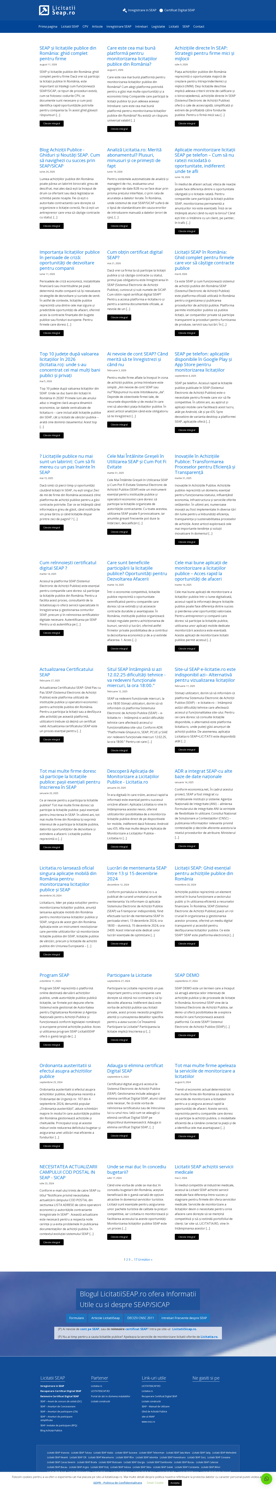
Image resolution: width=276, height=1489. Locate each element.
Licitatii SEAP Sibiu (142, 1467)
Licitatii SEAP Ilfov (125, 1457)
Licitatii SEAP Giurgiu (134, 1462)
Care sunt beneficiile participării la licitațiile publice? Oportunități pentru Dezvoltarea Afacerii (137, 571)
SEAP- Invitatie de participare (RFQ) (58, 1425)
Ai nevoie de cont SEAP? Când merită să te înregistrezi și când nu (137, 359)
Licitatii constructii (100, 1401)
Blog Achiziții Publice (51, 1430)
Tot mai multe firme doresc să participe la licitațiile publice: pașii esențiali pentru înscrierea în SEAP (70, 779)
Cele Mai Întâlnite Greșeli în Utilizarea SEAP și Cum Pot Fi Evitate (136, 461)
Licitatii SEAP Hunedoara (173, 1457)
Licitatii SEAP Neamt (57, 1457)
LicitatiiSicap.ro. (184, 1329)
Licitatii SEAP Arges (79, 1467)
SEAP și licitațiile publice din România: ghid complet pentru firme (68, 53)
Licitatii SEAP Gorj (196, 1457)
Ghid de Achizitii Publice (154, 1411)
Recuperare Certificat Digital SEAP (159, 1396)
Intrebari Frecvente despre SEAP (184, 1318)
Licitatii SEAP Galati (163, 1467)
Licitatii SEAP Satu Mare (178, 1452)
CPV (85, 26)
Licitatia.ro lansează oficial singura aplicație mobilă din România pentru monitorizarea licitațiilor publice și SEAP (68, 878)
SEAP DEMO (187, 975)
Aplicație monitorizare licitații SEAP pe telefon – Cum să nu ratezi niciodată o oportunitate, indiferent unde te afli (205, 160)
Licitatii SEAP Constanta (187, 1467)
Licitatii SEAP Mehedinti (224, 1452)
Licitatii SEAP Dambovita (159, 1462)
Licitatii (174, 26)
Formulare (76, 1318)
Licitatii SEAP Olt (78, 1457)
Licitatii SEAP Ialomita (147, 1457)
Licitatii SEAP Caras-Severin (61, 1462)
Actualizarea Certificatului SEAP (66, 672)
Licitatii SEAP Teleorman (151, 1452)
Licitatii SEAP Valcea (120, 1467)
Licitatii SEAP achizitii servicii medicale (204, 1169)
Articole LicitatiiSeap (105, 1318)
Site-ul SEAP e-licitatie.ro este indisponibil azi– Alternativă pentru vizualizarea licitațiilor (205, 675)
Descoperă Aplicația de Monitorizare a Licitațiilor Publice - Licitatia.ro (133, 776)
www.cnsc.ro (148, 1421)
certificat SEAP (136, 1329)
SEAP (186, 26)
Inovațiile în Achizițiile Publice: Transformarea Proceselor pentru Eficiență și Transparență (205, 464)
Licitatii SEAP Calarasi (207, 1462)
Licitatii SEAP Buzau (184, 1462)
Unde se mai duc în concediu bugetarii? (136, 1169)
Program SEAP (54, 975)
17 (135, 1259)
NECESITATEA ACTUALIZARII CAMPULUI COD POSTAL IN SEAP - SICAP (68, 1172)
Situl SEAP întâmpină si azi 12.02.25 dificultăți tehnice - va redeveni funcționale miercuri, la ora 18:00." (136, 677)
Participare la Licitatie (129, 975)
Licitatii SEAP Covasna (218, 1457)
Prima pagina (47, 26)
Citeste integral (51, 123)
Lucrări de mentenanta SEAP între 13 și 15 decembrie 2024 (137, 873)
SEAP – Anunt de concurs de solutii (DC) (61, 1401)
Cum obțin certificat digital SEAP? (135, 254)
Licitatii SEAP (70, 26)
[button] (266, 1478)
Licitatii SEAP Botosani (110, 1462)
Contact (198, 26)
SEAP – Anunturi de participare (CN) (59, 1411)
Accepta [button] (174, 1482)
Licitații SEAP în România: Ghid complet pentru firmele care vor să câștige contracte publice (204, 260)
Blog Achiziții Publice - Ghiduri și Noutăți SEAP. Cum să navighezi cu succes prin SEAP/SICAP (70, 158)
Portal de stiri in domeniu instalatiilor (110, 1396)
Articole (97, 26)
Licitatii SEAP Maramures (101, 1457)
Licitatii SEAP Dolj (100, 1467)
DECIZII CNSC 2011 (140, 1318)
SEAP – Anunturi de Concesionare (57, 1406)
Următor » (145, 1259)
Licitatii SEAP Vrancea (58, 1452)
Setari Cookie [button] (155, 1482)
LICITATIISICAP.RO (100, 1391)
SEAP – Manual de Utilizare (156, 1406)
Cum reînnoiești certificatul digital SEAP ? (68, 565)
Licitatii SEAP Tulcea (81, 1452)
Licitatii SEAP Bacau (57, 1467)
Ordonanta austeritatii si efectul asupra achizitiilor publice (66, 1071)
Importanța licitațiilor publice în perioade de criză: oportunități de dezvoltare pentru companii (70, 260)
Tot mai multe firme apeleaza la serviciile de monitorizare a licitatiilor (205, 1071)
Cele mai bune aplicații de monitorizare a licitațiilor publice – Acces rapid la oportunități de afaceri (201, 571)
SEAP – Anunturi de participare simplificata (56, 1418)
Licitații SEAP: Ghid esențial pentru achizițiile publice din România (204, 873)
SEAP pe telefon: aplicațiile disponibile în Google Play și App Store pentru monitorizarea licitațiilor (203, 362)
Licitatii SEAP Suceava (126, 1452)
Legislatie (158, 26)
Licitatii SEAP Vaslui (103, 1452)
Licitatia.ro (96, 1386)
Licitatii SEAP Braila (87, 1462)
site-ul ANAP (148, 1416)
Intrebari (141, 26)
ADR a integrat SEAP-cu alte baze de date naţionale (203, 773)
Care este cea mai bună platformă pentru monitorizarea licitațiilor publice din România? (132, 56)
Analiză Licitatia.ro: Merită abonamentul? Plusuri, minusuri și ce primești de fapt (134, 158)
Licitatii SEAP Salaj (201, 1452)
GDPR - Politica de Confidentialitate (117, 1482)
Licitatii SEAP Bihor (210, 1467)
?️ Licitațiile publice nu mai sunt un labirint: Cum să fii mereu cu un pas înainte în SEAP (67, 464)
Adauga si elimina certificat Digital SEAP (135, 1068)
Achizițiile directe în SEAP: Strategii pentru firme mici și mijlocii (204, 53)
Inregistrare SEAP (118, 26)
